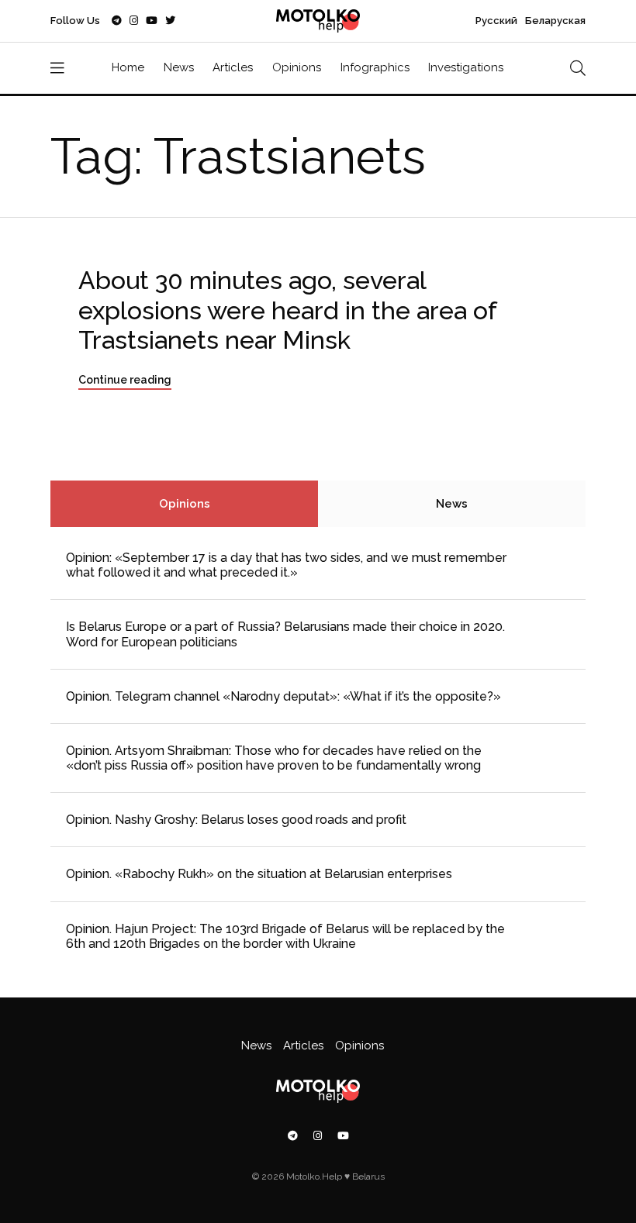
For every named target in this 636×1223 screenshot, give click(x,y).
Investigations (465, 67)
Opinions (296, 67)
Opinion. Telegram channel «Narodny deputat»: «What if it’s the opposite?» (283, 696)
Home (128, 67)
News (179, 67)
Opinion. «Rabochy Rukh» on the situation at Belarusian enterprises (259, 873)
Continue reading (124, 380)
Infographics (375, 67)
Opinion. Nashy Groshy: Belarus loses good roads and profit (236, 819)
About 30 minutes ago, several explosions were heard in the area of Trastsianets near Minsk (287, 310)
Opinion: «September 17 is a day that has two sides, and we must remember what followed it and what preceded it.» (286, 565)
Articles (233, 67)
